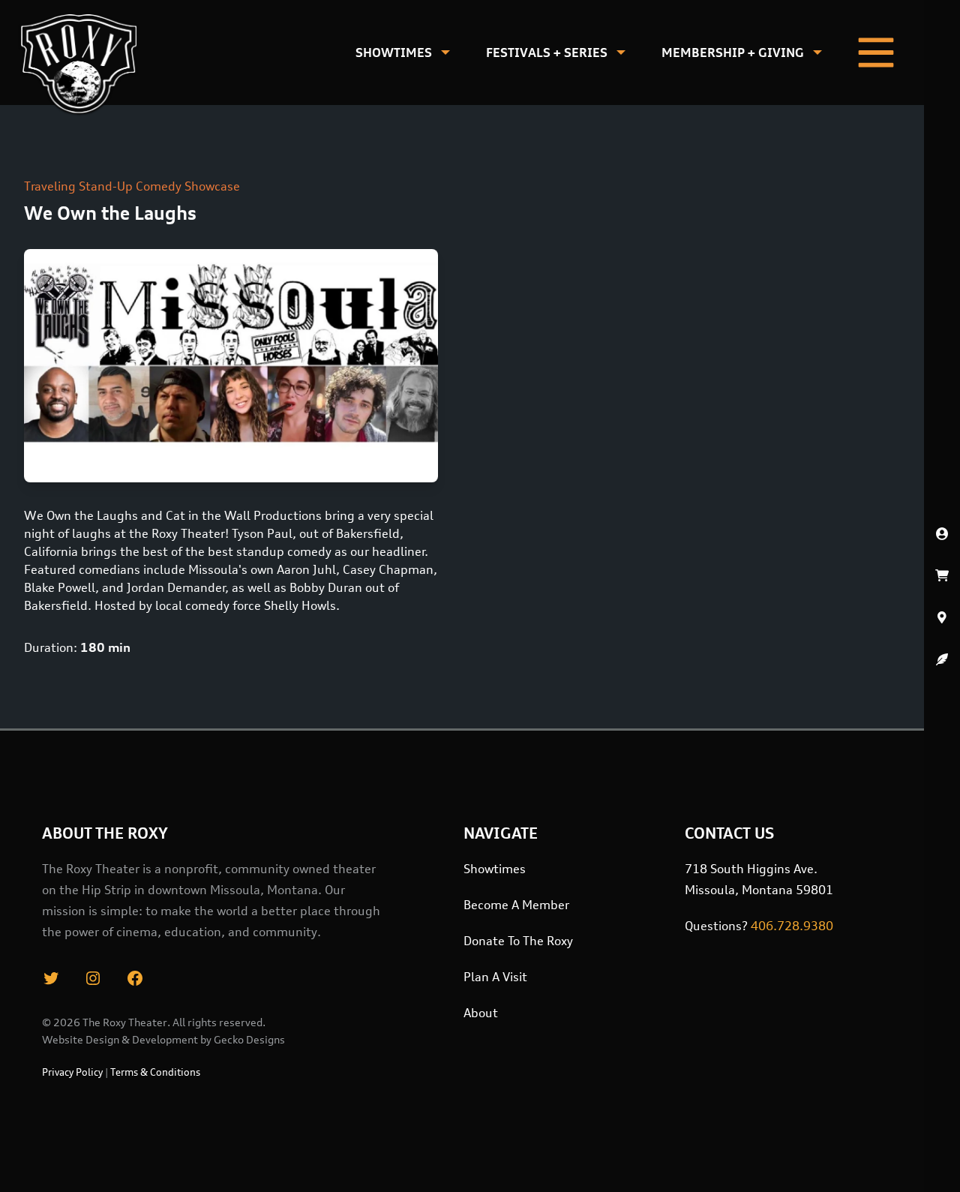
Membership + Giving (733, 52)
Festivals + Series (547, 52)
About (481, 1012)
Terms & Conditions (155, 1072)
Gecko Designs (249, 1039)
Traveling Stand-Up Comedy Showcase (132, 186)
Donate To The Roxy (518, 940)
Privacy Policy (72, 1072)
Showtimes (394, 52)
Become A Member (516, 904)
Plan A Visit (495, 976)
